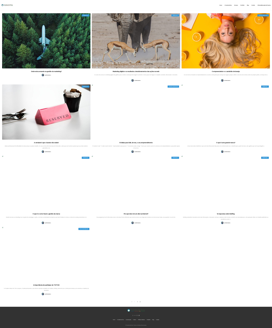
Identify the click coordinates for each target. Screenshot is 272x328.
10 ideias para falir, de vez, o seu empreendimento (136, 143)
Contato (157, 319)
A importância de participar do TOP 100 (46, 285)
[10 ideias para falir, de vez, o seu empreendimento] (136, 112)
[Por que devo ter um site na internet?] (136, 183)
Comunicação (128, 319)
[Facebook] (133, 315)
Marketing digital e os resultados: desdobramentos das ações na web (136, 71)
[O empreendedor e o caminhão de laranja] (226, 40)
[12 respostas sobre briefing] (226, 183)
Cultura (134, 319)
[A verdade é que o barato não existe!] (46, 112)
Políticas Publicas (141, 319)
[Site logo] (7, 5)
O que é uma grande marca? (225, 143)
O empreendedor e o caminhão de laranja (226, 71)
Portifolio (148, 319)
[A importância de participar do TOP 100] (46, 254)
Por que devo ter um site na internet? (136, 214)
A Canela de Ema (120, 319)
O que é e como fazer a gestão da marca (46, 214)
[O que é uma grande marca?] (226, 112)
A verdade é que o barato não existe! (46, 143)
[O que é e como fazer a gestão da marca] (46, 183)
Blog (153, 319)
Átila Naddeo (48, 75)
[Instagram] (137, 315)
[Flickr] (135, 315)
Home (114, 319)
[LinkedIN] (139, 315)
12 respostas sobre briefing (226, 214)
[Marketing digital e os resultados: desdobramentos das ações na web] (136, 40)
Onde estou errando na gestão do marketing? (46, 71)
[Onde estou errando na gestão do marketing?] (46, 40)
